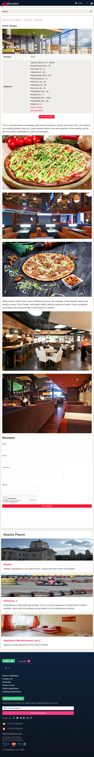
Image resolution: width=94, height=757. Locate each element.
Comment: (6, 467)
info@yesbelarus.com (12, 733)
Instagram (27, 718)
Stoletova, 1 (10, 601)
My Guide (22, 661)
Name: (4, 444)
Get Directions (36, 110)
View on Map (36, 107)
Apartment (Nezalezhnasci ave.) (21, 640)
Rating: (4, 485)
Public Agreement (10, 688)
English (80, 3)
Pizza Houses (39, 20)
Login (7, 661)
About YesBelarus (10, 676)
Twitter (17, 718)
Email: (4, 456)
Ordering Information (11, 692)
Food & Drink (28, 20)
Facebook (13, 718)
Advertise (6, 682)
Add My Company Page (13, 698)
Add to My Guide (47, 117)
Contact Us (7, 679)
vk (20, 718)
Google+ (24, 718)
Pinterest (31, 718)
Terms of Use (8, 685)
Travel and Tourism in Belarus (11, 20)
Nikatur (7, 564)
